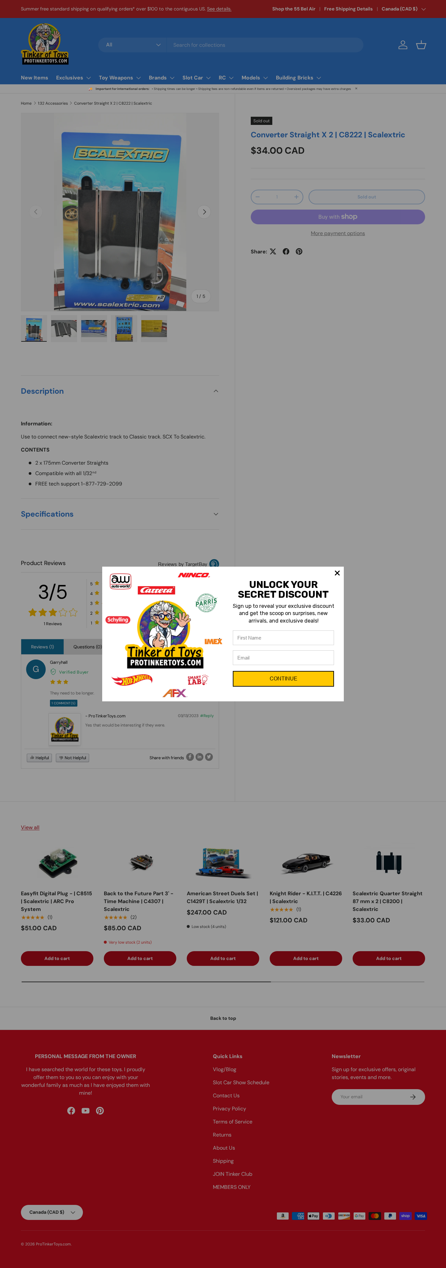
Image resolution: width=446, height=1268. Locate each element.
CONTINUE (283, 678)
